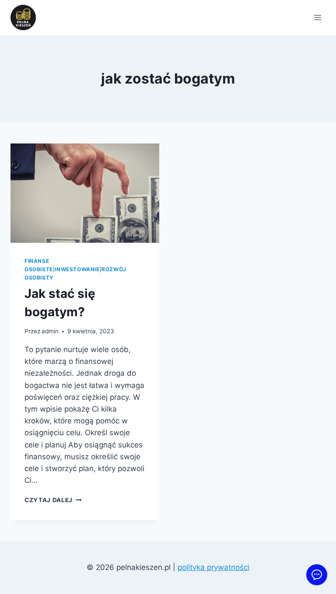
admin (50, 331)
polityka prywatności (213, 567)
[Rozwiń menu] (317, 17)
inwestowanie (77, 269)
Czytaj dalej (53, 499)
